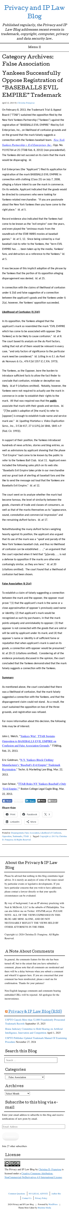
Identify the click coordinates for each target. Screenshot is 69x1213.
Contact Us (26, 1198)
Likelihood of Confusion (51, 832)
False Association (32, 832)
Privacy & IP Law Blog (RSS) (35, 1012)
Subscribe (10, 1136)
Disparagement (17, 832)
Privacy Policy (41, 1198)
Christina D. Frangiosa (50, 1169)
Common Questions (16, 1193)
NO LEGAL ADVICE (38, 1193)
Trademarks (17, 836)
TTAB (26, 836)
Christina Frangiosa (25, 102)
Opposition (7, 836)
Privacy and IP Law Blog (34, 13)
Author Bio (56, 1193)
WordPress (53, 1204)
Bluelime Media (44, 1207)
